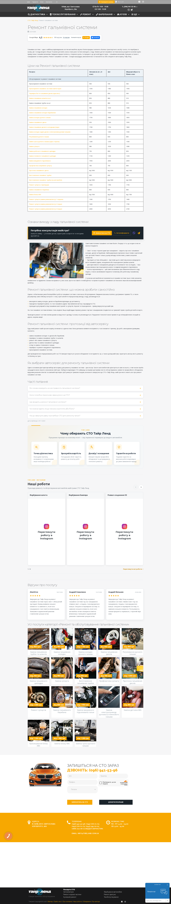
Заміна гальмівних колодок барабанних (42, 113)
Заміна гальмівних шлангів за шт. (40, 98)
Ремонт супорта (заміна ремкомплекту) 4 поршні (45, 209)
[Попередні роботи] (135, 487)
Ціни (28, 2)
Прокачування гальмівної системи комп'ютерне (45, 89)
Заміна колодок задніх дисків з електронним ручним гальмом (49, 132)
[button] (79, 802)
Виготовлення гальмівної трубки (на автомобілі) (45, 180)
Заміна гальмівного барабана (39, 190)
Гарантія (35, 2)
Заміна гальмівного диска (37, 122)
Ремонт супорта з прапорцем (39, 185)
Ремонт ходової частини (72, 894)
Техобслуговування (111, 897)
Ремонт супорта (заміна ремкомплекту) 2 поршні (45, 204)
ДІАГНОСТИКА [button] (37, 14)
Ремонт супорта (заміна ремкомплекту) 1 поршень (46, 199)
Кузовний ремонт (69, 897)
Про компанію (67, 901)
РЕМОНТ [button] (86, 14)
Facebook (96, 37)
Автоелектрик (68, 892)
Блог (41, 2)
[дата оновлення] (28, 31)
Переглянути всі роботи (132, 569)
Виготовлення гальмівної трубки (40, 175)
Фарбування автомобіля (113, 892)
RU (119, 2)
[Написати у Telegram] (131, 10)
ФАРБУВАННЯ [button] (105, 14)
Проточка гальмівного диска (38, 170)
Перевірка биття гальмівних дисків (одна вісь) (44, 93)
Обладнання (87, 901)
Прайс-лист (58, 901)
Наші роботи (77, 901)
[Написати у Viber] (129, 10)
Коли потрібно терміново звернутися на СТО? (49, 395)
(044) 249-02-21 (92, 826)
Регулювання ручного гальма (39, 137)
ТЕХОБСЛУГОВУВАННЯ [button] (63, 14)
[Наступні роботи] (141, 487)
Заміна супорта (34, 146)
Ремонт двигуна (110, 894)
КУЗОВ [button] (123, 14)
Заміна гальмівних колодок (38, 108)
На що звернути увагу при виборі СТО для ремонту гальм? (54, 416)
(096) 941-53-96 (78, 824)
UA (122, 2)
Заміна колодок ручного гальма (40, 117)
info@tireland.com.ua (88, 833)
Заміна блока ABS (35, 194)
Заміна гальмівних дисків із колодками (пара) (44, 127)
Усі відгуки (66, 37)
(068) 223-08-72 (78, 829)
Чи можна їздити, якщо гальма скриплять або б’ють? (52, 409)
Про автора (96, 901)
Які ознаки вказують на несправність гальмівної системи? (54, 388)
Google (86, 37)
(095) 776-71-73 (92, 824)
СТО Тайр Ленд (33, 20)
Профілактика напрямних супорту (40, 166)
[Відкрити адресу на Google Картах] (62, 7)
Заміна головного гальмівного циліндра (42, 156)
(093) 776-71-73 (78, 826)
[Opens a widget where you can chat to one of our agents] (157, 892)
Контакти (49, 2)
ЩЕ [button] (135, 14)
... (55, 2)
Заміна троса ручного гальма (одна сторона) (44, 141)
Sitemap (50, 901)
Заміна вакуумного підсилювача (40, 161)
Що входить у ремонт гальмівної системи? (47, 402)
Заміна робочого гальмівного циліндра (42, 151)
